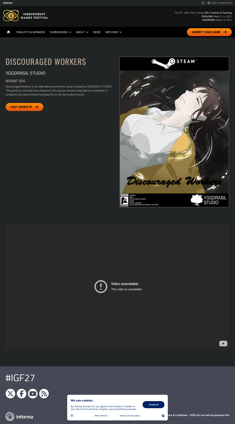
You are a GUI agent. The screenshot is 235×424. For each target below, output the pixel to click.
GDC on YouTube (33, 393)
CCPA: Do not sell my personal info (209, 415)
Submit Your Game (206, 31)
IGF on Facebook (21, 393)
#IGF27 (20, 377)
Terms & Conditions (176, 415)
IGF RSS (44, 393)
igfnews (10, 393)
